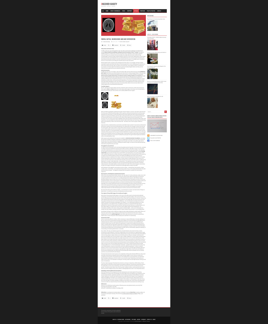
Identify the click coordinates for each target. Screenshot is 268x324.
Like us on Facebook (155, 140)
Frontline (142, 11)
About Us (114, 319)
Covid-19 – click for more (152, 34)
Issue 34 (127, 41)
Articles (136, 11)
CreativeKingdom (137, 321)
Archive (138, 319)
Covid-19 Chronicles (115, 11)
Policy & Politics (151, 11)
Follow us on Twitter (155, 138)
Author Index (128, 319)
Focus (123, 11)
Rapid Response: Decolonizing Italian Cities (156, 19)
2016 (121, 41)
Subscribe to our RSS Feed (156, 135)
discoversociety (107, 41)
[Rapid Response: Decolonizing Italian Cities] (152, 25)
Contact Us (149, 319)
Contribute (143, 319)
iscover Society (109, 4)
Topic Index (133, 319)
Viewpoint (129, 11)
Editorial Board (120, 319)
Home (107, 11)
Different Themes (146, 321)
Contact (159, 11)
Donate (154, 319)
